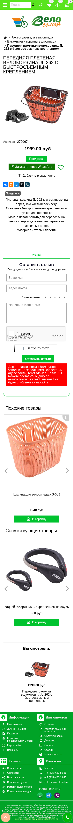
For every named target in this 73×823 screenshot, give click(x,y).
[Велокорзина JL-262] (36, 104)
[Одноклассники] (11, 184)
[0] (49, 4)
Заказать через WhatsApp (33, 166)
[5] (64, 297)
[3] (55, 297)
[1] (45, 297)
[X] (21, 184)
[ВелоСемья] (36, 21)
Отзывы (36, 255)
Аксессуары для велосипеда (32, 37)
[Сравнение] (57, 4)
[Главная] (5, 37)
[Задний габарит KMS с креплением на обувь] (36, 569)
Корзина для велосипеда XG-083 (36, 494)
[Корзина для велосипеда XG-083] (36, 447)
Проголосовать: (31, 297)
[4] (59, 297)
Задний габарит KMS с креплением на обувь (36, 607)
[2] (50, 297)
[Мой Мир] (16, 184)
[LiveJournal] (27, 184)
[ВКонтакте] (5, 184)
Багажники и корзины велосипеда (31, 41)
